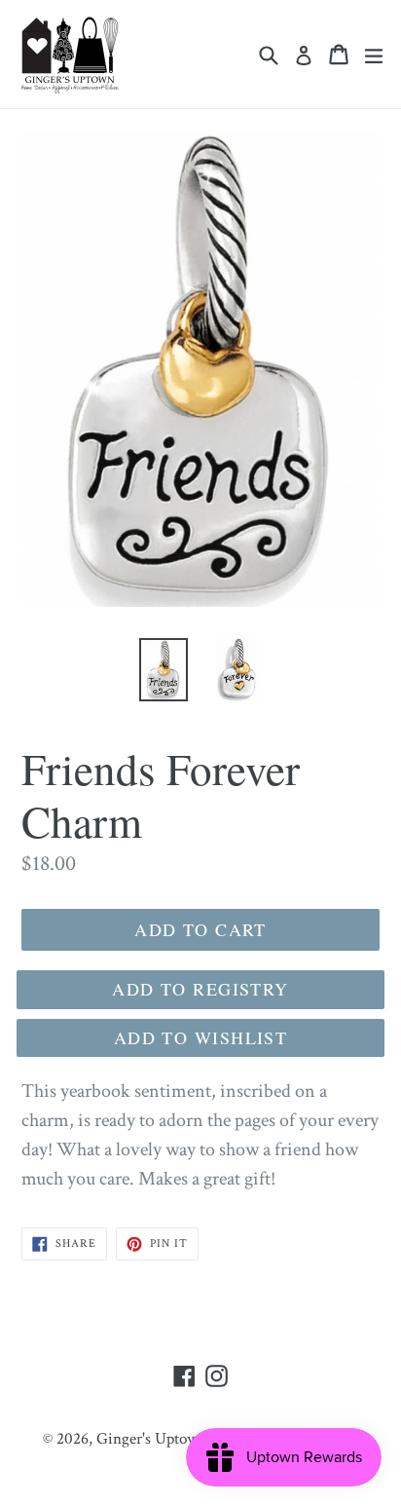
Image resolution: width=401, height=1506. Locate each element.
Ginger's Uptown (151, 1439)
